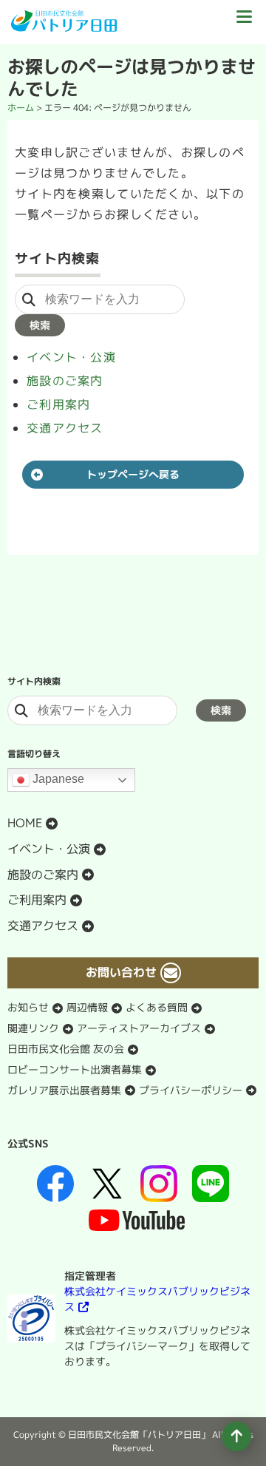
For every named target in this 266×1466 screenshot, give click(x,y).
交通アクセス (65, 428)
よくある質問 (157, 1007)
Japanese (57, 779)
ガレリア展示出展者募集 (64, 1090)
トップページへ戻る (133, 474)
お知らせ (28, 1007)
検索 (40, 325)
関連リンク (33, 1028)
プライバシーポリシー (190, 1090)
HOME (24, 823)
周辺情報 (87, 1007)
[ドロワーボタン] (244, 22)
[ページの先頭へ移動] (236, 1436)
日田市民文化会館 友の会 (65, 1049)
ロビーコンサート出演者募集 (74, 1069)
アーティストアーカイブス (139, 1028)
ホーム (20, 107)
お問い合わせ (121, 972)
